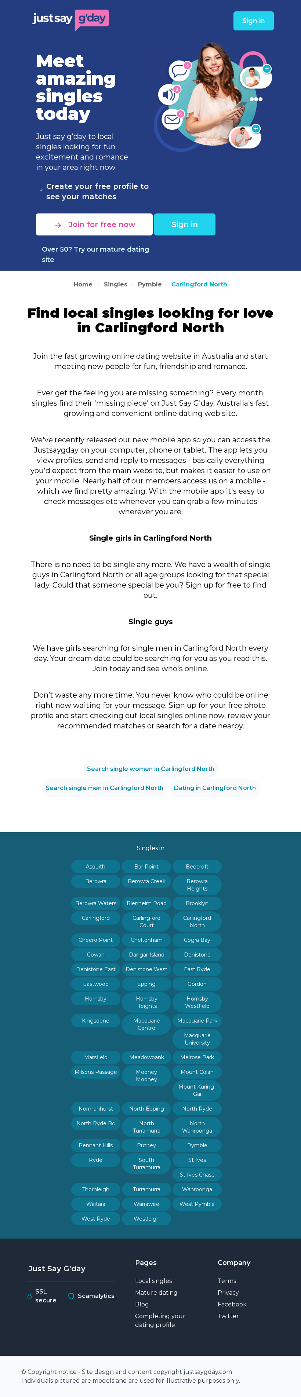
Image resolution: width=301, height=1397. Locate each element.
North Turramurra (146, 1127)
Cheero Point (96, 940)
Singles (115, 284)
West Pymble (197, 1204)
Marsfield (96, 1057)
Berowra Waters (95, 903)
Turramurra (146, 1189)
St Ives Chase (197, 1174)
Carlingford (96, 918)
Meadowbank (146, 1057)
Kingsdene (95, 1020)
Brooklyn (197, 903)
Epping (146, 984)
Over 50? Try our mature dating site (95, 254)
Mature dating (156, 1292)
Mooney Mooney (146, 1076)
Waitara (95, 1204)
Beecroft (197, 866)
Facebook (232, 1304)
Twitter (228, 1316)
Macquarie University (197, 1039)
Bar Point (146, 866)
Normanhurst (96, 1108)
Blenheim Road (147, 903)
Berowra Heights (197, 885)
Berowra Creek (147, 881)
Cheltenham (147, 940)
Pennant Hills (96, 1145)
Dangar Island (146, 954)
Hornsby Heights (146, 1002)
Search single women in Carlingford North (150, 768)
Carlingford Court (146, 922)
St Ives (197, 1160)
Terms (227, 1280)
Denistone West (146, 969)
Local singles (153, 1280)
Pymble (150, 284)
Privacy (228, 1292)
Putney (146, 1145)
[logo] (71, 19)
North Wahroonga (197, 1127)
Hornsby (95, 998)
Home (84, 284)
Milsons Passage (96, 1072)
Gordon (197, 984)
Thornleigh (95, 1189)
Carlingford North (199, 284)
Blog (142, 1304)
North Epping (146, 1108)
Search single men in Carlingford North (104, 788)
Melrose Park (197, 1057)
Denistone (197, 954)
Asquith (95, 866)
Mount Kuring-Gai (197, 1090)
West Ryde (95, 1218)
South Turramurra (146, 1164)
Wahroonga (197, 1189)
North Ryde (197, 1108)
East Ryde (197, 969)
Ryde (95, 1160)
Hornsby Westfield (197, 1002)
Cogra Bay (197, 940)
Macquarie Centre (146, 1024)
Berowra (95, 881)
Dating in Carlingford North (215, 788)
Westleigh (147, 1218)
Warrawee (146, 1204)
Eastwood (96, 984)
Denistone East (96, 969)
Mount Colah (197, 1072)
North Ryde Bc (95, 1123)
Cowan (96, 954)
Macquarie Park (197, 1020)
